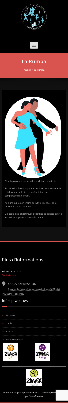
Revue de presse (14, 339)
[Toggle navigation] (34, 45)
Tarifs (9, 323)
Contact (10, 331)
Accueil (27, 69)
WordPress (33, 392)
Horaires (10, 315)
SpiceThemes (36, 396)
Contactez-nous (10, 275)
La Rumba (39, 69)
